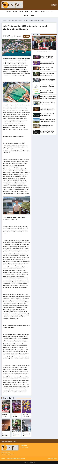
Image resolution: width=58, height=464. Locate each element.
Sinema (37, 11)
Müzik (42, 11)
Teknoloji (49, 11)
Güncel (21, 11)
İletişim (27, 447)
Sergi (31, 11)
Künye (22, 447)
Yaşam (15, 11)
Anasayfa (8, 11)
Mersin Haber (25, 462)
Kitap (26, 11)
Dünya (32, 15)
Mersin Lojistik (32, 462)
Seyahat (26, 15)
